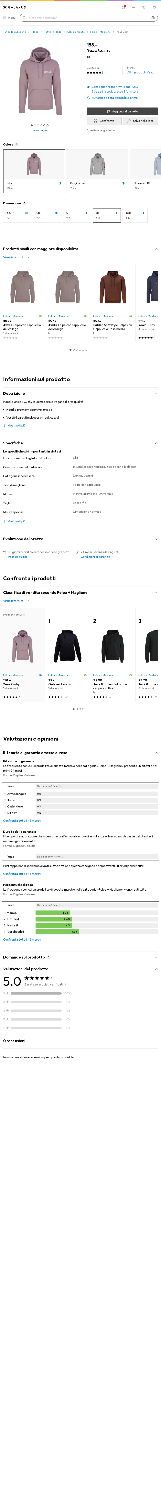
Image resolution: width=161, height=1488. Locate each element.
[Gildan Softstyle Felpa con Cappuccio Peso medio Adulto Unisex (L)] (112, 303)
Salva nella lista (143, 121)
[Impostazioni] (123, 7)
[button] (122, 89)
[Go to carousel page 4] (80, 350)
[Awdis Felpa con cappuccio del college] (22, 303)
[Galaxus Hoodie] (67, 655)
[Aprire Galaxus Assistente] (144, 7)
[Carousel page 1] (70, 350)
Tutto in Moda (52, 31)
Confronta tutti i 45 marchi (22, 821)
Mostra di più (16, 425)
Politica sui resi (18, 557)
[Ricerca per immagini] (153, 18)
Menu (12, 18)
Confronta (107, 121)
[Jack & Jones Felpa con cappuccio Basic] (112, 655)
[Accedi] (133, 7)
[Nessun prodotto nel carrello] (154, 7)
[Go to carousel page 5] (83, 350)
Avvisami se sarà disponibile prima (114, 98)
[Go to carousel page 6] (86, 350)
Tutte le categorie (14, 31)
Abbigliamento (76, 31)
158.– (92, 45)
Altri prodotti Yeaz (140, 70)
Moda (35, 31)
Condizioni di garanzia (95, 557)
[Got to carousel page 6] (47, 125)
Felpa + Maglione (100, 31)
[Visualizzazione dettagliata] (80, 799)
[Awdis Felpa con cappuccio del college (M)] (67, 303)
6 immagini (40, 130)
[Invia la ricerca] (24, 17)
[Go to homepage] (14, 7)
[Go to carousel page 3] (77, 350)
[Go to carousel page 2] (74, 350)
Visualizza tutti (13, 257)
